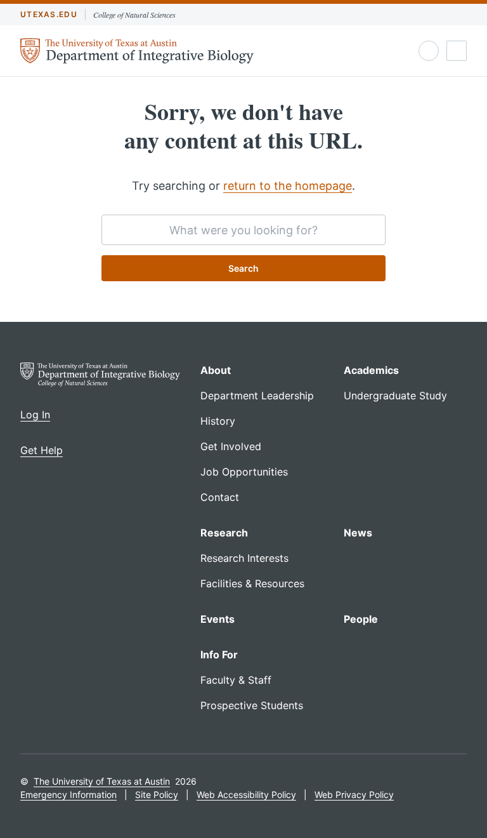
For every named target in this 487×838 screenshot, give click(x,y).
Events (217, 619)
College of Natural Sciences (134, 15)
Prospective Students (251, 705)
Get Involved (230, 446)
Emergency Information (68, 794)
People (361, 619)
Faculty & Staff (235, 680)
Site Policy (156, 794)
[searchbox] (243, 230)
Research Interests (244, 558)
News (358, 532)
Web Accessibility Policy (246, 794)
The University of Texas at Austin (102, 781)
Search (243, 268)
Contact (219, 497)
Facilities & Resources (252, 583)
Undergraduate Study (395, 395)
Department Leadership (257, 395)
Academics (371, 370)
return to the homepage (287, 185)
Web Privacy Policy (354, 794)
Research (224, 532)
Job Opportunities (244, 471)
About (215, 370)
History (217, 421)
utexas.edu (48, 14)
